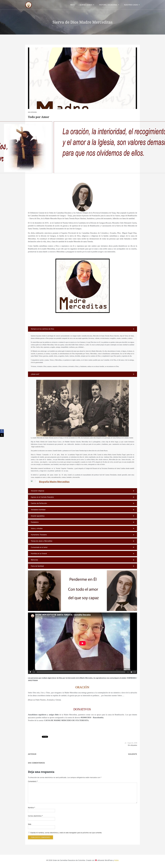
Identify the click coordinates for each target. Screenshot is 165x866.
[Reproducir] (30, 672)
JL (125, 743)
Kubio (116, 860)
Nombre (31, 808)
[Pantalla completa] (134, 672)
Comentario (33, 781)
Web (29, 824)
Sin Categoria (32, 112)
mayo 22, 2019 (132, 743)
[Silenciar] (131, 672)
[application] (82, 643)
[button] (82, 329)
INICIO (72, 5)
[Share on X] (2, 435)
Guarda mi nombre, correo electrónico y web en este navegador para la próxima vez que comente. (66, 833)
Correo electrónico (35, 816)
